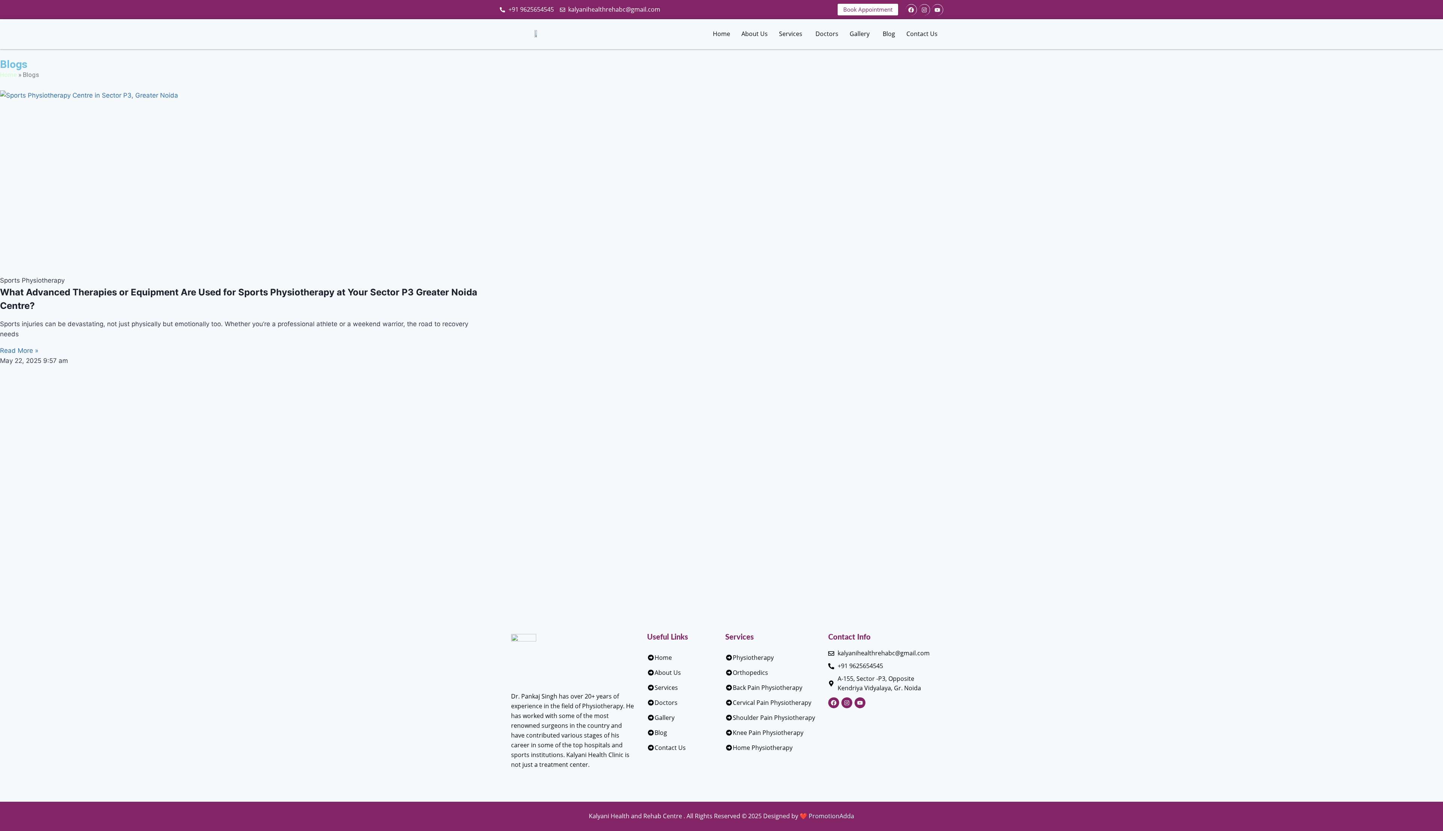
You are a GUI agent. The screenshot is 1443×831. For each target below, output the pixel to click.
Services (790, 34)
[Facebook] (911, 9)
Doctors (826, 34)
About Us (754, 34)
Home (721, 34)
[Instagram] (924, 9)
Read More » (19, 350)
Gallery (860, 34)
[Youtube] (937, 9)
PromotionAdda (831, 816)
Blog (889, 34)
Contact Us (922, 34)
